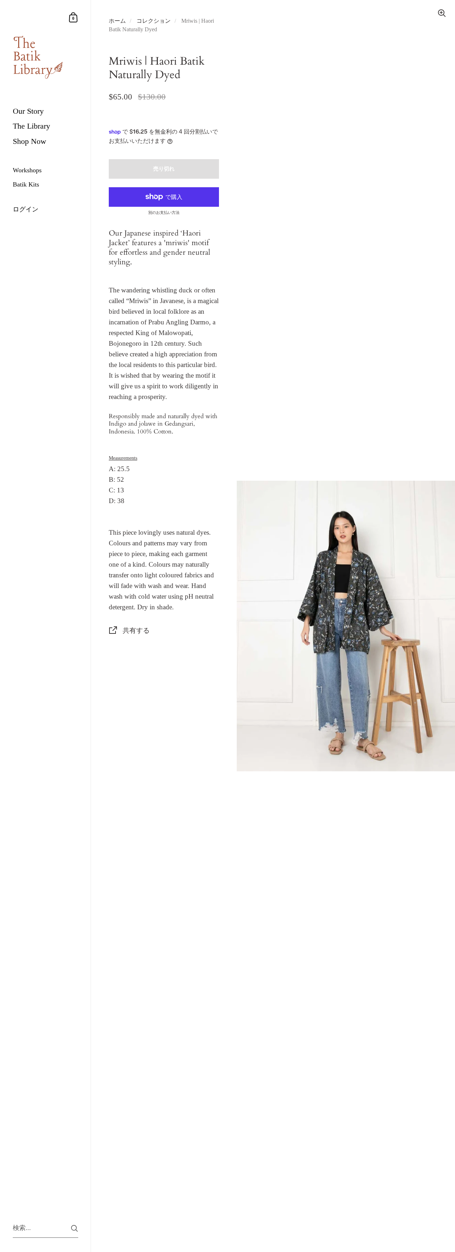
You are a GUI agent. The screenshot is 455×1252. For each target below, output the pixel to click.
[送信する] (74, 1228)
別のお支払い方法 (164, 213)
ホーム (117, 20)
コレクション (153, 20)
